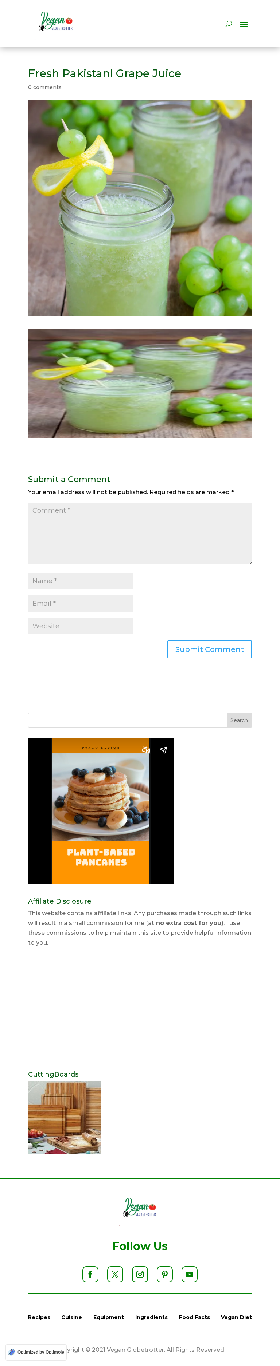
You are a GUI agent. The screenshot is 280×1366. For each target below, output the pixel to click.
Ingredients (151, 1317)
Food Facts (194, 1317)
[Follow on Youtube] (190, 1274)
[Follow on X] (115, 1274)
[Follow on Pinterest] (165, 1274)
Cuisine (71, 1317)
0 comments (45, 87)
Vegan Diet (236, 1317)
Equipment (108, 1317)
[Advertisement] (140, 1009)
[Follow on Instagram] (140, 1274)
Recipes (39, 1317)
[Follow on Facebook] (90, 1274)
